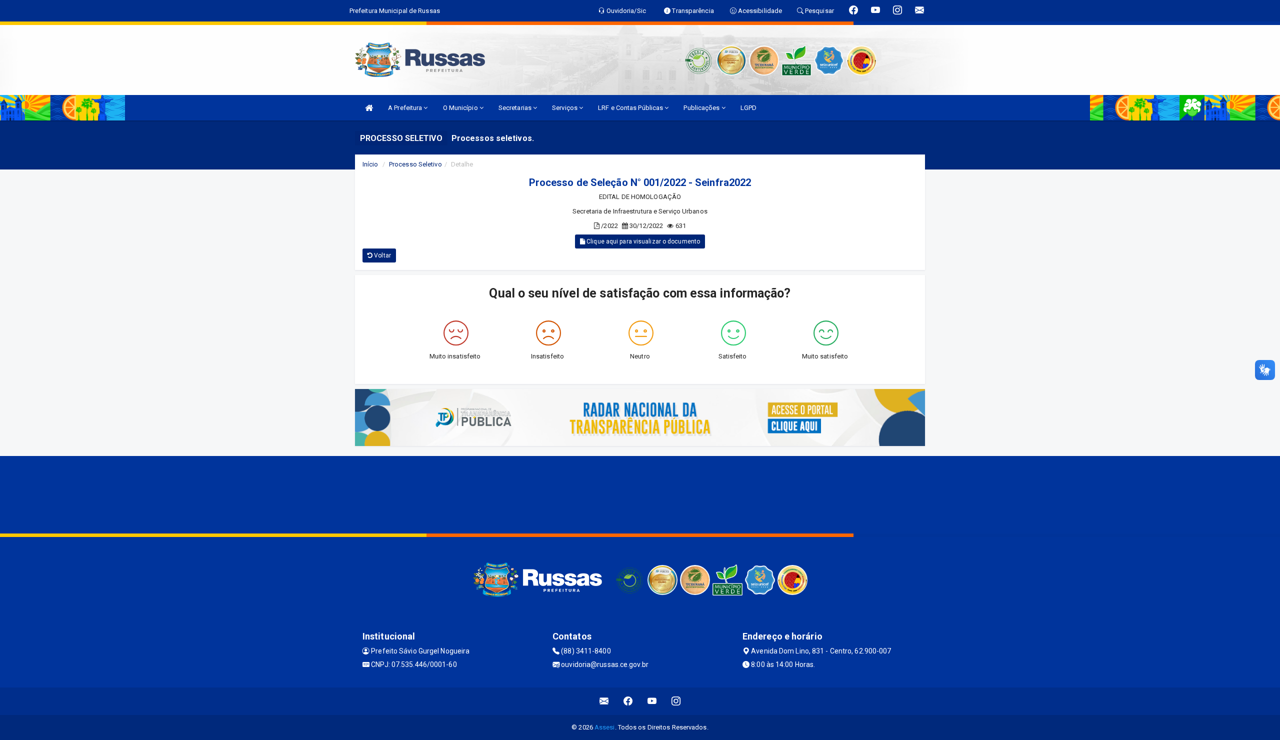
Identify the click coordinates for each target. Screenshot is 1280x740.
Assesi (604, 727)
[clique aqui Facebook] (628, 701)
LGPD (748, 108)
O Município (461, 108)
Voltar (381, 255)
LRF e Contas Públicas (631, 108)
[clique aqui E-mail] (604, 701)
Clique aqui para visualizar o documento (642, 241)
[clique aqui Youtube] (652, 701)
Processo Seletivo (415, 164)
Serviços (565, 108)
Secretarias (515, 108)
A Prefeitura (406, 108)
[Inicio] (369, 107)
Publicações (702, 108)
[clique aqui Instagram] (676, 701)
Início (370, 164)
